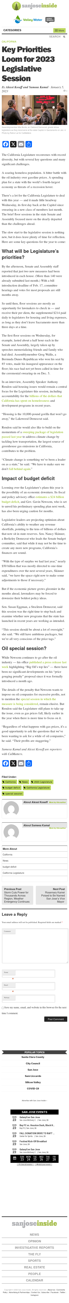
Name (9, 973)
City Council (33, 1063)
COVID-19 (33, 1088)
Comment (7, 931)
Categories (12, 30)
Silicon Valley (33, 1082)
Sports (34, 1260)
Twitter (62, 1292)
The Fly (34, 1254)
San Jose (33, 1069)
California (9, 41)
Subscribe (45, 1292)
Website (6, 997)
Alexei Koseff (14, 87)
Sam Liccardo (33, 1076)
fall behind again (19, 469)
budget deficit (12, 787)
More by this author (57, 802)
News (25, 781)
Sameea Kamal (38, 87)
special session (13, 793)
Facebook (55, 1292)
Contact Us (35, 1292)
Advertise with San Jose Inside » (34, 1100)
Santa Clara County (33, 1057)
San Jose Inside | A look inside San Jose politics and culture (34, 1224)
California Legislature (38, 787)
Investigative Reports (34, 1247)
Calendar (34, 1280)
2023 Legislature (43, 781)
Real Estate (34, 1267)
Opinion (34, 1241)
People (34, 1274)
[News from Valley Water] (35, 19)
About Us (51, 1289)
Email (9, 986)
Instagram (35, 1295)
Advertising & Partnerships (19, 1292)
